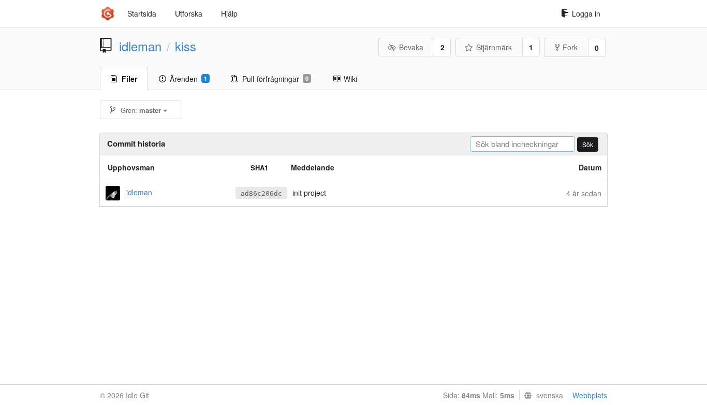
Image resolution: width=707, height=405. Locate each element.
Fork (570, 47)
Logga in (586, 13)
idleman (140, 46)
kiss (185, 46)
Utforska (188, 13)
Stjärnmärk (494, 47)
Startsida (141, 13)
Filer (129, 79)
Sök (587, 144)
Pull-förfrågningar (275, 79)
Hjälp (229, 13)
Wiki (350, 79)
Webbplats (589, 395)
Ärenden (188, 79)
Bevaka (411, 47)
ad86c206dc (261, 193)
